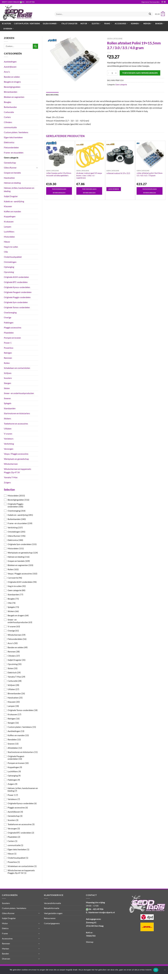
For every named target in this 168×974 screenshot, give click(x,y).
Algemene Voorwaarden (150, 2)
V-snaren (8, 433)
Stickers (7, 418)
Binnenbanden (10, 92)
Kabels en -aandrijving (14, 201)
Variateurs (8, 438)
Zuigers (7, 482)
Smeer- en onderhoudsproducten (19, 393)
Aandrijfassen (10, 66)
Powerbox (8, 348)
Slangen (7, 383)
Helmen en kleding (12, 183)
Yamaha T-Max (10, 477)
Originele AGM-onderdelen (16, 277)
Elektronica (9, 142)
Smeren (7, 398)
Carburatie (9, 112)
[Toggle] (37, 167)
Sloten (7, 388)
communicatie (10, 127)
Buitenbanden (10, 107)
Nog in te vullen (11, 246)
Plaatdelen (9, 332)
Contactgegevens (52, 923)
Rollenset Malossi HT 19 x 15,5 (118, 173)
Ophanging (9, 267)
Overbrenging (10, 312)
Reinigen (8, 352)
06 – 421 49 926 (28, 2)
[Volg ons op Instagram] (162, 2)
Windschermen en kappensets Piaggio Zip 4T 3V (17, 471)
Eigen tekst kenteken (13, 137)
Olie (6, 251)
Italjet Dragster (69, 24)
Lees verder (113, 189)
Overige (7, 317)
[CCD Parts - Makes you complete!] (26, 12)
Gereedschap (10, 162)
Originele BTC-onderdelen (16, 282)
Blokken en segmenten (14, 97)
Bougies (7, 102)
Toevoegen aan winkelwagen (140, 73)
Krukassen (9, 221)
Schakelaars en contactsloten (17, 368)
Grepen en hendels (12, 172)
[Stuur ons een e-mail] (165, 2)
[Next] (164, 170)
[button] (21, 495)
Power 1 (7, 342)
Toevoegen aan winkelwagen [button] (59, 191)
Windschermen (11, 464)
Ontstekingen (10, 262)
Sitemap (89, 942)
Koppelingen (9, 216)
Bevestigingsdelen (12, 87)
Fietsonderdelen (11, 147)
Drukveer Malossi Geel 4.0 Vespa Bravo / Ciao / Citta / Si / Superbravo (89, 175)
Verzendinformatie (52, 903)
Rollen (7, 363)
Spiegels (7, 403)
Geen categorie (11, 157)
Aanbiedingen (10, 61)
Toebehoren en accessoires (16, 423)
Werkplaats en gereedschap (16, 459)
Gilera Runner (10, 167)
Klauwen (8, 206)
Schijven (7, 373)
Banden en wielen (12, 77)
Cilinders (8, 122)
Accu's (7, 71)
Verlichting (9, 443)
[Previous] (46, 170)
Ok (156, 970)
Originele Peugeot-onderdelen (18, 292)
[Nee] (164, 971)
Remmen (8, 358)
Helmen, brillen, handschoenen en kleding (19, 189)
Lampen (7, 226)
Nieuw (7, 241)
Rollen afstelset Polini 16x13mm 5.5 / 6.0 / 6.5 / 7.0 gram (149, 174)
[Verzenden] (150, 14)
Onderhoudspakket (13, 257)
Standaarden (9, 408)
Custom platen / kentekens (27, 24)
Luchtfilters (9, 231)
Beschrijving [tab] (52, 95)
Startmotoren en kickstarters (17, 413)
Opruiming (9, 272)
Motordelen (9, 236)
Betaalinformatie (51, 908)
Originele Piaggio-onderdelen (17, 297)
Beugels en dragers (12, 81)
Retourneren (50, 918)
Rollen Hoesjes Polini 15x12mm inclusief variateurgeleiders (58, 174)
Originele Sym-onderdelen (16, 302)
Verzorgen (8, 449)
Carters (7, 117)
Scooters (6, 24)
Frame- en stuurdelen (13, 152)
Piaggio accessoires (12, 327)
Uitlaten (7, 428)
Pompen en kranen (12, 337)
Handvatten (9, 178)
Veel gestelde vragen (53, 913)
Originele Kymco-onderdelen (17, 287)
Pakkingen (8, 322)
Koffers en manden (12, 211)
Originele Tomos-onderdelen (17, 307)
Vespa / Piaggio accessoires (16, 454)
